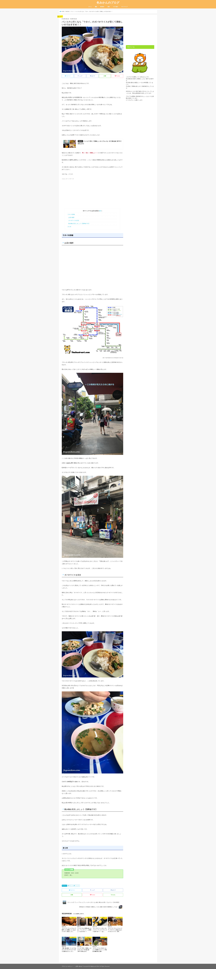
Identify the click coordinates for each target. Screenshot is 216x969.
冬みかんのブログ (108, 2)
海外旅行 (102, 6)
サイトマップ (124, 6)
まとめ (69, 226)
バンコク (77, 885)
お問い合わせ (79, 966)
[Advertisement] (92, 192)
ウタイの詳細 (71, 214)
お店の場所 (71, 217)
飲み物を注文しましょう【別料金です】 (79, 223)
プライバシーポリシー (67, 966)
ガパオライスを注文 (73, 220)
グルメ (65, 885)
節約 (109, 6)
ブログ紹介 (115, 6)
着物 (96, 6)
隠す (100, 211)
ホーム (90, 6)
